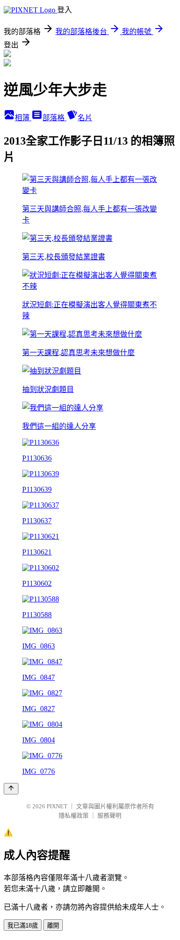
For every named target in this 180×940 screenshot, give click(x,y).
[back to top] (11, 788)
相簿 (23, 118)
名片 (85, 118)
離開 (53, 925)
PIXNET (57, 806)
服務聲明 (109, 815)
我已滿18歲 (22, 925)
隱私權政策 (74, 815)
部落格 (54, 118)
